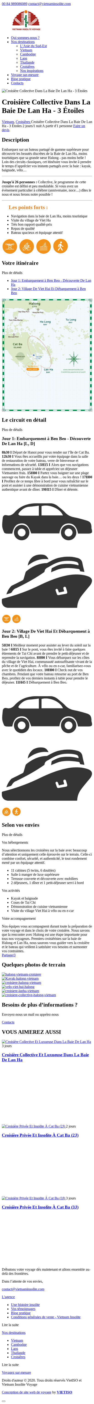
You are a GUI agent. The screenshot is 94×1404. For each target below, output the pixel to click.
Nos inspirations (31, 71)
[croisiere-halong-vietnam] (21, 983)
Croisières (27, 66)
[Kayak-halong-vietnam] (20, 978)
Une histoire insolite (25, 1305)
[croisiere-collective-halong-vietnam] (29, 995)
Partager (9, 955)
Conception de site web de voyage (26, 1392)
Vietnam (26, 50)
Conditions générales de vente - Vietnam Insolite (46, 1317)
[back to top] (3, 1401)
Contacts (17, 83)
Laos (23, 58)
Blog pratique (21, 79)
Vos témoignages (23, 1309)
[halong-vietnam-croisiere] (21, 974)
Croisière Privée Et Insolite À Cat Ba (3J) (40, 1207)
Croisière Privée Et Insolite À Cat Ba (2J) (40, 1135)
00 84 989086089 (14, 4)
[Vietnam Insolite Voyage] (26, 30)
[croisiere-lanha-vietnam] (20, 991)
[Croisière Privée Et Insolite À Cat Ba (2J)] (34, 1126)
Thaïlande (27, 62)
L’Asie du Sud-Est (33, 46)
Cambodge (28, 54)
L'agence (8, 1297)
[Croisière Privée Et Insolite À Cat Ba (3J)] (34, 1198)
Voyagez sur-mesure (16, 1372)
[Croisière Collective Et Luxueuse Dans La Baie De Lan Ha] (46, 1042)
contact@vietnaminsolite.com (49, 4)
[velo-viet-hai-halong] (18, 987)
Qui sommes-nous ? (25, 38)
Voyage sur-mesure (25, 75)
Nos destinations (23, 42)
